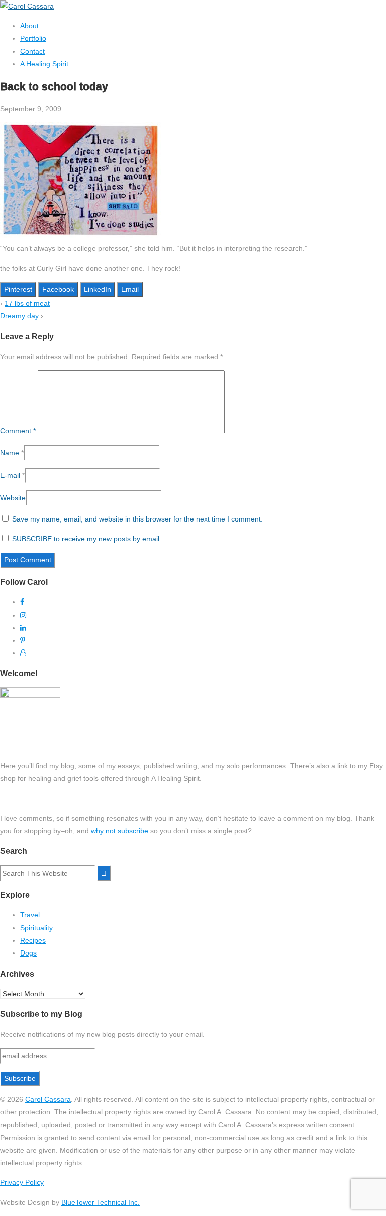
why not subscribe (119, 831)
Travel (30, 915)
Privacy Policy (22, 1182)
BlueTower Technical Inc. (100, 1202)
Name (9, 453)
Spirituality (36, 928)
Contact (32, 51)
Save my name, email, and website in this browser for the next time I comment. (137, 519)
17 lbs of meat (27, 303)
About (29, 26)
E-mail (10, 475)
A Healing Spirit (44, 64)
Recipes (33, 940)
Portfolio (33, 38)
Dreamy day (19, 316)
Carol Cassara (48, 1099)
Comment (18, 431)
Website (13, 498)
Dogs (28, 953)
